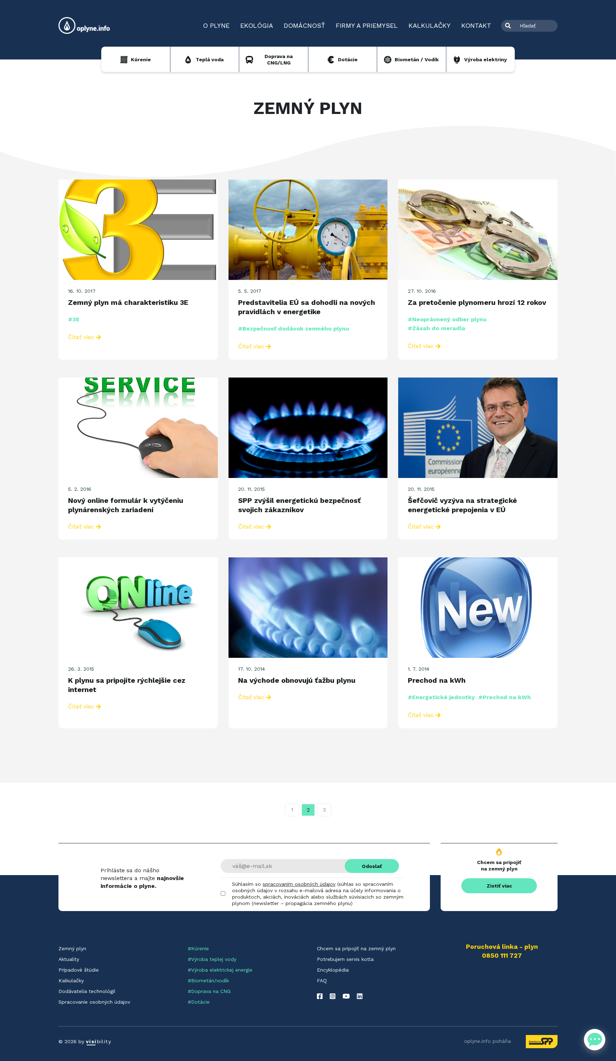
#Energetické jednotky (441, 697)
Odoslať (372, 866)
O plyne (216, 25)
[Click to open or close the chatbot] (594, 1039)
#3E (73, 319)
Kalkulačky (430, 25)
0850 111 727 (502, 955)
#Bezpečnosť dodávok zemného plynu (293, 328)
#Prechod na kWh (504, 697)
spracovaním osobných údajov (299, 884)
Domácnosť (304, 25)
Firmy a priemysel (367, 25)
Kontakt (476, 25)
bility (98, 1041)
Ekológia (256, 25)
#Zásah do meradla (436, 328)
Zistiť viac (499, 886)
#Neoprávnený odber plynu (447, 319)
